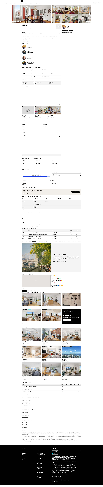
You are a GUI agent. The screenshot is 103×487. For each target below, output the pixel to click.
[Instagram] (80, 448)
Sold (31, 69)
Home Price (23, 183)
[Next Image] (46, 110)
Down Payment (54, 183)
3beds (22, 26)
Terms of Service (67, 456)
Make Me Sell (39, 458)
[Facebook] (80, 450)
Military (38, 473)
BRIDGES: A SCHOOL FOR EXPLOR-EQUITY (34, 238)
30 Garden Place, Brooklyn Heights (26, 389)
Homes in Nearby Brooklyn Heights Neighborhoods (30, 397)
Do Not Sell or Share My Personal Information (58, 456)
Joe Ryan (67, 26)
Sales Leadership (24, 453)
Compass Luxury (39, 459)
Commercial (38, 471)
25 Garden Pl (27, 29)
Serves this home (56, 232)
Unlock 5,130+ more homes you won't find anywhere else (71, 314)
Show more (23, 418)
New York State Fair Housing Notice (56, 476)
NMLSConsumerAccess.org (65, 480)
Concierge (38, 450)
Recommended (24, 290)
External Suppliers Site (40, 476)
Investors (23, 454)
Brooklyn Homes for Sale (25, 412)
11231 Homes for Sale (24, 429)
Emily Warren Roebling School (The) (33, 232)
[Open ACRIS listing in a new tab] (69, 204)
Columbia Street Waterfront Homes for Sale (27, 403)
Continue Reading (24, 39)
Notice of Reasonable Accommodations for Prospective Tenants (60, 477)
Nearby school (56, 234)
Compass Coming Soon (40, 453)
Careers (23, 457)
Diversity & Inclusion (39, 467)
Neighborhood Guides (40, 468)
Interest (53, 179)
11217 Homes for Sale (24, 427)
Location (32, 290)
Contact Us (23, 458)
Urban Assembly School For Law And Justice (34, 236)
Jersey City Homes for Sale (25, 415)
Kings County (33, 76)
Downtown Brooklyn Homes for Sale (26, 405)
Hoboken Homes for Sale (25, 417)
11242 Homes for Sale (24, 422)
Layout (37, 290)
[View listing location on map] (58, 26)
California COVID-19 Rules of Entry (63, 458)
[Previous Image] (35, 110)
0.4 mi (76, 234)
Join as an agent (24, 455)
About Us (23, 450)
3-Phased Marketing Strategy (41, 454)
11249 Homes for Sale (24, 424)
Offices (23, 459)
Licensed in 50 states (55, 481)
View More (23, 129)
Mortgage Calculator (40, 462)
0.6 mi (76, 232)
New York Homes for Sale (25, 410)
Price (29, 290)
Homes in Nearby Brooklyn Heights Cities (29, 409)
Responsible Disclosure (58, 457)
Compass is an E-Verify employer (66, 457)
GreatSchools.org (34, 241)
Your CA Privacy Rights (72, 458)
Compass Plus (39, 464)
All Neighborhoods (63, 261)
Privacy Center (72, 456)
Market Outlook (39, 455)
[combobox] (13, 1)
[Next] (90, 14)
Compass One (39, 457)
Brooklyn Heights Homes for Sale (26, 400)
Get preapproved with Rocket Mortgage (67, 32)
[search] (22, 1)
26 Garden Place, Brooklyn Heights (26, 391)
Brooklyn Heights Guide (56, 261)
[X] (80, 452)
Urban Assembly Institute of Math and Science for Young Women (37, 234)
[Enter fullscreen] (60, 136)
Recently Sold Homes (40, 477)
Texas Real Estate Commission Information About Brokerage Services (60, 474)
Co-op (52, 73)
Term (22, 179)
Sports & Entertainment (40, 472)
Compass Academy (39, 463)
